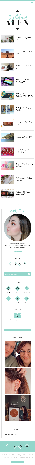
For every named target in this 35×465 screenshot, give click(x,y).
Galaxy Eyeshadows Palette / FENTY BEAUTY (23, 81)
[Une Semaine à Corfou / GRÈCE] (7, 137)
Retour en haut (16, 462)
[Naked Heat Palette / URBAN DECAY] (7, 123)
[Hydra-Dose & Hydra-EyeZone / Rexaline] (7, 109)
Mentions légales (28, 457)
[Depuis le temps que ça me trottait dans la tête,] (18, 381)
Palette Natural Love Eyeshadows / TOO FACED (24, 179)
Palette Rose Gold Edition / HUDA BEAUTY (23, 193)
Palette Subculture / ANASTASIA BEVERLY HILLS (24, 95)
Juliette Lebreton (19, 457)
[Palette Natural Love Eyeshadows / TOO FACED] (7, 179)
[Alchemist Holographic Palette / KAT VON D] (7, 165)
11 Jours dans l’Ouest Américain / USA (24, 53)
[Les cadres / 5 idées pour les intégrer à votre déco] (7, 39)
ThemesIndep (10, 457)
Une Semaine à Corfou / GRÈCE (24, 137)
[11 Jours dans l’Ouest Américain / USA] (7, 53)
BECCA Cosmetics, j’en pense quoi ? (23, 67)
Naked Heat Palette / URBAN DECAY (24, 123)
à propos (17, 251)
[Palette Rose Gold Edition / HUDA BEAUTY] (7, 193)
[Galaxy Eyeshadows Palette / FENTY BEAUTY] (7, 81)
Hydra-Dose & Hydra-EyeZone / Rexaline (24, 109)
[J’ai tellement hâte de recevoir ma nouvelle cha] (18, 408)
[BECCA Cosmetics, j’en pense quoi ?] (7, 67)
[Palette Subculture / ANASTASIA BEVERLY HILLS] (7, 95)
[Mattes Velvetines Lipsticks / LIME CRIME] (7, 151)
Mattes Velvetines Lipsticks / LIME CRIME (23, 151)
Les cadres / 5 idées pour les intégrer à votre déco (23, 38)
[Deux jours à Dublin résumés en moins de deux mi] (18, 354)
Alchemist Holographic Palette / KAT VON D (24, 165)
